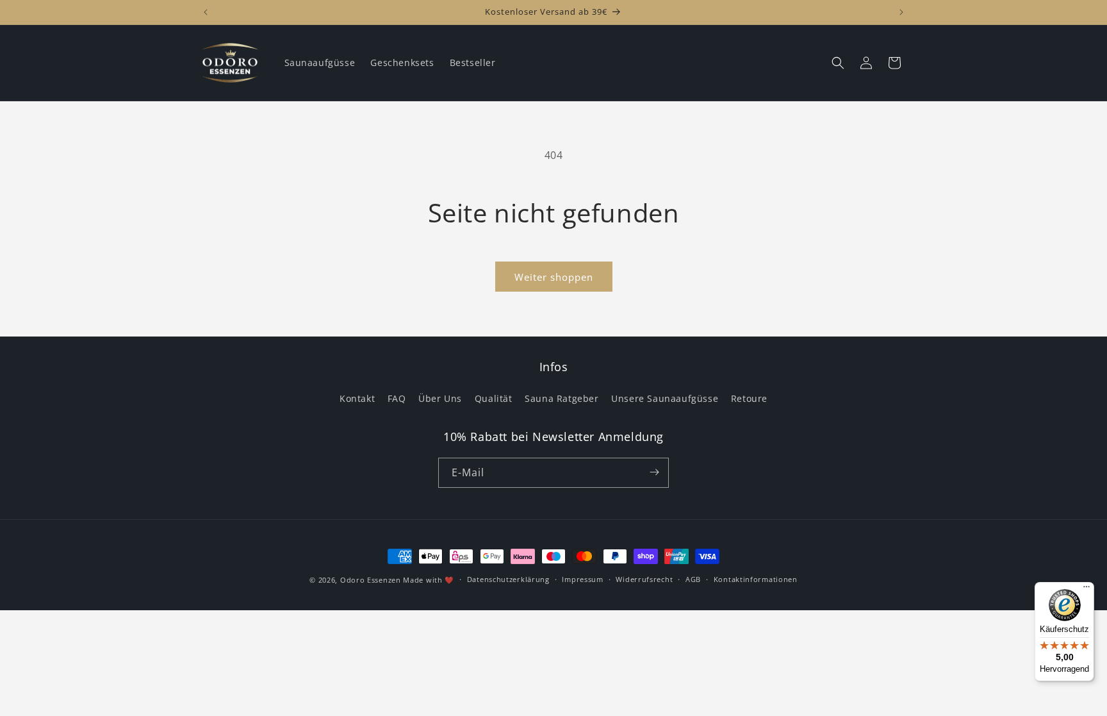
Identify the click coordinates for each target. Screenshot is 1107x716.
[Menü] (1086, 589)
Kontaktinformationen (756, 580)
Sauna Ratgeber (561, 399)
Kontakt (357, 399)
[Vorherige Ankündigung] (206, 12)
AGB (693, 580)
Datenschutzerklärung (508, 580)
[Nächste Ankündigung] (901, 12)
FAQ (397, 399)
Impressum (582, 580)
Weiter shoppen (553, 277)
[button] (838, 63)
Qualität (493, 399)
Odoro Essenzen (370, 580)
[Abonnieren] (654, 472)
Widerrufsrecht (644, 580)
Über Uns (440, 399)
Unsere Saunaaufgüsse (664, 399)
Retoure (749, 399)
